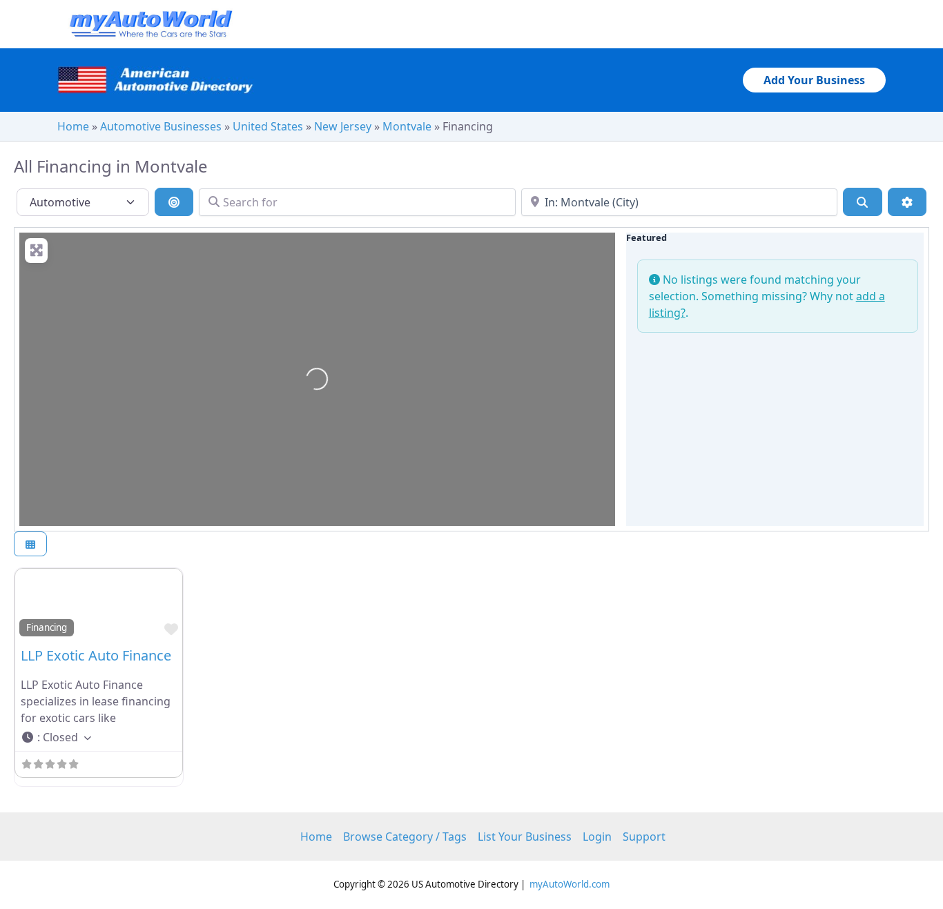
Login (597, 836)
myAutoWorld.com (569, 884)
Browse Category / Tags (405, 836)
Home (73, 126)
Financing (46, 627)
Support (644, 836)
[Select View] (30, 544)
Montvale (406, 126)
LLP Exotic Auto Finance (96, 655)
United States (268, 126)
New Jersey (342, 126)
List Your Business (525, 836)
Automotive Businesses (161, 126)
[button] (814, 80)
